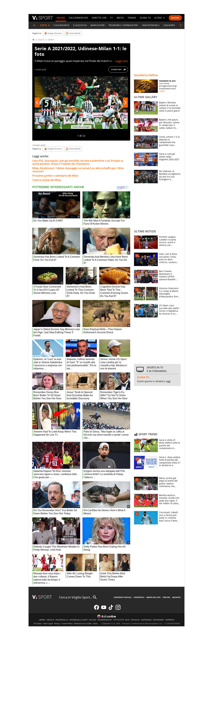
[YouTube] (103, 609)
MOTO (120, 18)
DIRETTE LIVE (99, 18)
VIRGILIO (50, 620)
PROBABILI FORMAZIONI (123, 25)
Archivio (176, 597)
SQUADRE (169, 25)
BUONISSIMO (158, 620)
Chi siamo (38, 623)
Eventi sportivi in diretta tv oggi (154, 381)
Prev (37, 103)
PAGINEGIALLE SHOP (79, 620)
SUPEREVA (169, 620)
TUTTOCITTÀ (118, 620)
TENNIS (132, 18)
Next (125, 103)
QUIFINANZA (146, 620)
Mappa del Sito (153, 597)
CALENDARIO (61, 25)
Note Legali (48, 623)
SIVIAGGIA (135, 620)
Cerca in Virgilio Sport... (75, 597)
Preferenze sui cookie (83, 623)
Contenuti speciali (123, 597)
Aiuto (95, 623)
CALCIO (61, 18)
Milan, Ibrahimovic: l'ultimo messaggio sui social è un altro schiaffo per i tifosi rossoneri (78, 169)
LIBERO (42, 620)
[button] (180, 25)
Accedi (175, 18)
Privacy (57, 623)
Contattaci (139, 597)
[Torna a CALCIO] (34, 25)
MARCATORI (98, 25)
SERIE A (51, 40)
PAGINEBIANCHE (104, 620)
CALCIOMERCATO (78, 18)
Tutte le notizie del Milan (46, 180)
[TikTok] (110, 609)
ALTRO (158, 18)
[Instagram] (118, 609)
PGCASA (92, 620)
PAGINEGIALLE (62, 620)
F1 (111, 18)
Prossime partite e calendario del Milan (55, 175)
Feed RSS (166, 597)
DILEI (127, 620)
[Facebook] (96, 609)
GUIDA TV (145, 18)
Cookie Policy (67, 623)
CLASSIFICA (80, 25)
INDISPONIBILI (151, 25)
